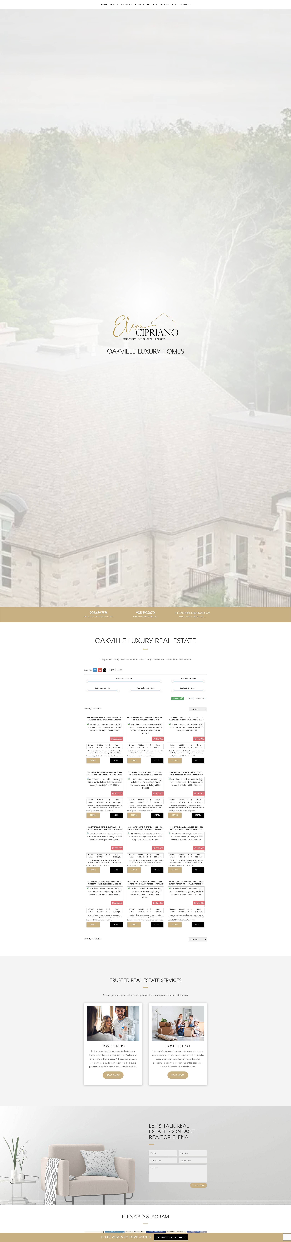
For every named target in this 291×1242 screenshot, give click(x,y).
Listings (125, 5)
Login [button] (120, 670)
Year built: (145, 688)
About (113, 5)
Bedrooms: (188, 678)
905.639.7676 (99, 613)
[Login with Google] (100, 671)
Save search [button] (176, 698)
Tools (163, 5)
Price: (124, 678)
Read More (113, 1075)
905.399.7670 (145, 613)
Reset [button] (189, 698)
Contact (185, 5)
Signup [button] (112, 670)
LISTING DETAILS (93, 760)
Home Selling (178, 1046)
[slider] (87, 681)
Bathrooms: (103, 688)
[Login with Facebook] (95, 671)
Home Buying (113, 1046)
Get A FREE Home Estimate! (171, 1237)
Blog (174, 5)
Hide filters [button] (200, 698)
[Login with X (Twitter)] (104, 671)
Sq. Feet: (188, 688)
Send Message (198, 1185)
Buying (138, 5)
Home (104, 5)
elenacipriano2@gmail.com (192, 612)
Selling (151, 5)
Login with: (88, 670)
